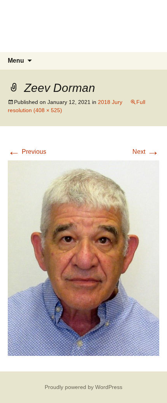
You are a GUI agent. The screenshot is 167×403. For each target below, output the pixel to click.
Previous (27, 151)
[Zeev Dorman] (83, 257)
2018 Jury (110, 102)
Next (145, 151)
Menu (16, 60)
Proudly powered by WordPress (83, 387)
